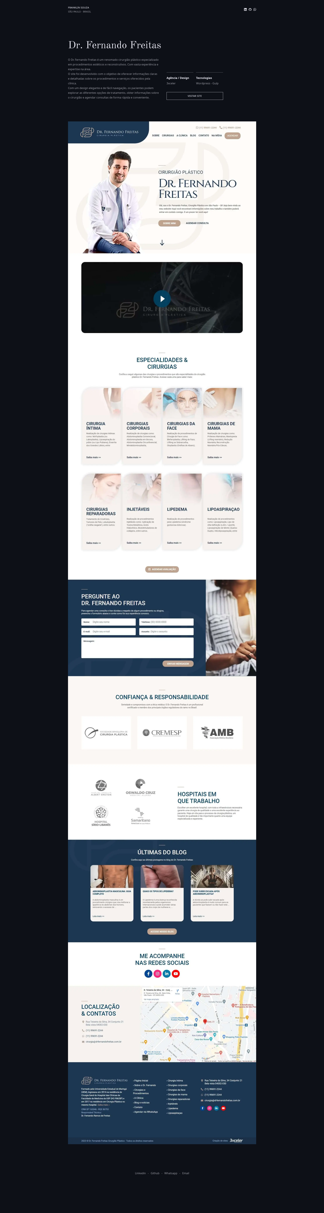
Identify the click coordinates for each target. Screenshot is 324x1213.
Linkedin (140, 1173)
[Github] (250, 9)
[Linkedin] (245, 9)
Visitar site (195, 95)
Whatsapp (170, 1173)
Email (185, 1173)
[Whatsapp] (254, 9)
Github (155, 1173)
